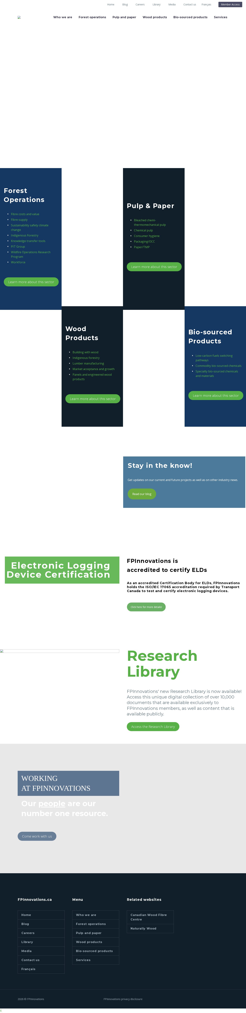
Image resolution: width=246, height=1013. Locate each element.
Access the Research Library (153, 726)
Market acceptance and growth (94, 369)
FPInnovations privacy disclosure (123, 999)
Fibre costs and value (25, 214)
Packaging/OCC (144, 241)
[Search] (234, 17)
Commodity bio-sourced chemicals (218, 366)
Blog (25, 924)
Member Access (230, 4)
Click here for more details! (146, 607)
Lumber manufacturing (88, 363)
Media (172, 4)
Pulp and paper (124, 17)
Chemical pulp (143, 230)
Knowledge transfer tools (28, 241)
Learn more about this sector (31, 282)
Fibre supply (19, 220)
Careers (140, 4)
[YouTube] (227, 999)
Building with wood (85, 352)
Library (156, 4)
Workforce (18, 262)
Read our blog (141, 494)
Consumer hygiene (147, 236)
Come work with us (37, 836)
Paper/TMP (142, 247)
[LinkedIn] (222, 999)
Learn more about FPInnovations (48, 144)
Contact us (190, 4)
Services (220, 17)
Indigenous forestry (86, 358)
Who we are (62, 17)
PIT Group (18, 247)
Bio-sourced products (190, 17)
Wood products (155, 17)
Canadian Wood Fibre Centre (149, 917)
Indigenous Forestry (24, 235)
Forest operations (92, 17)
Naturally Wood (143, 928)
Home (110, 4)
